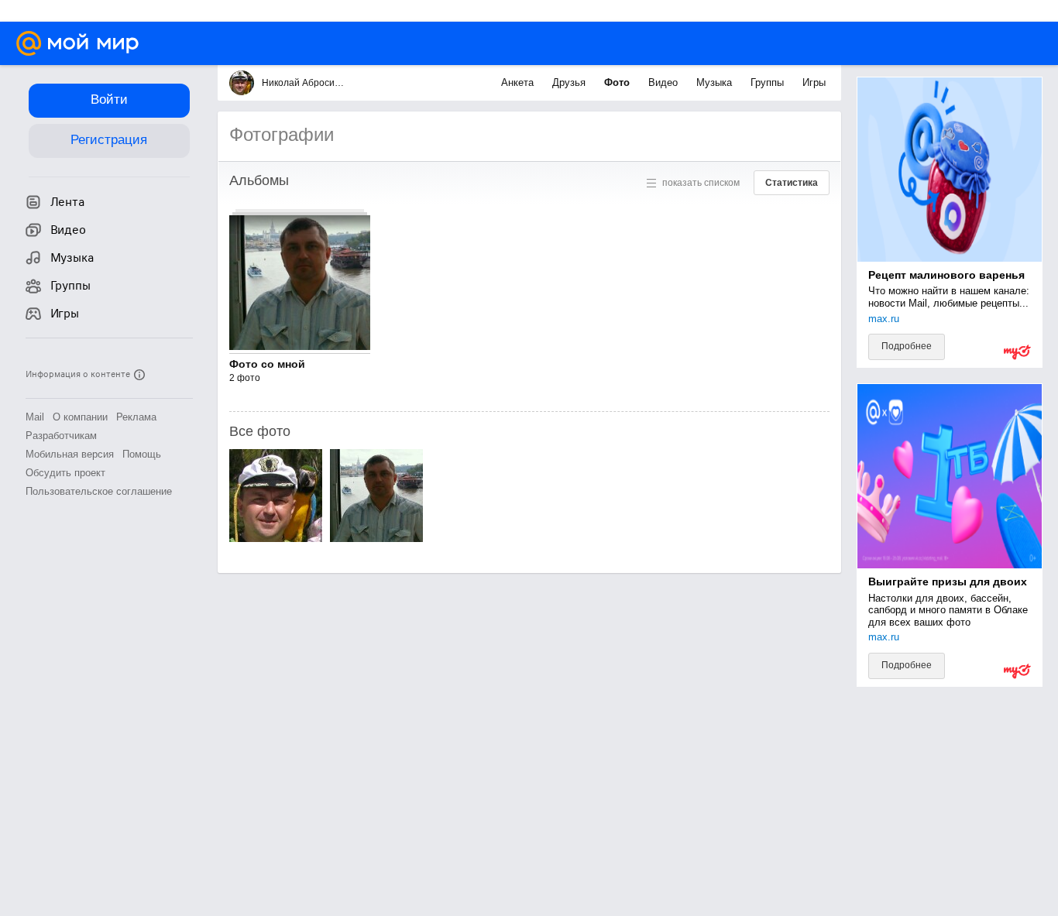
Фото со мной (267, 364)
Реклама (136, 417)
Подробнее (906, 346)
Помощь (141, 454)
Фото (618, 82)
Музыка (715, 82)
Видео (664, 82)
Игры (814, 82)
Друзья (570, 82)
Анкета (519, 82)
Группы (769, 82)
